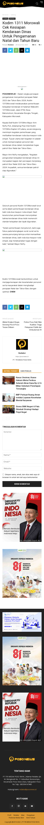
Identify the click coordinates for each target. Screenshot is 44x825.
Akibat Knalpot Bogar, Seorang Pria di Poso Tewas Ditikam (11, 324)
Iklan (22, 815)
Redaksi (11, 45)
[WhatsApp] (16, 50)
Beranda (5, 15)
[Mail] (25, 806)
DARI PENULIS (26, 371)
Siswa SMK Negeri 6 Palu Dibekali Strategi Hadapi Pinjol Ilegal (27, 409)
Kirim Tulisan (30, 818)
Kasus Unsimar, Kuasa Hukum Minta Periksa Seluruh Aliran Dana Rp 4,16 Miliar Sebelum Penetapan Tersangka (29, 383)
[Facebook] (4, 50)
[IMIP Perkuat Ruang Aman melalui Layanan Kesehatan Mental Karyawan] (8, 397)
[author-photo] (22, 350)
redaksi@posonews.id (27, 789)
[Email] (21, 50)
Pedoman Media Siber (16, 818)
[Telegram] (27, 50)
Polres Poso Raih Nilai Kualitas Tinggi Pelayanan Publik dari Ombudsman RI (33, 326)
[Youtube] (31, 806)
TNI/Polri (12, 18)
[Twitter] (10, 50)
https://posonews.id (22, 356)
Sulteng (13, 15)
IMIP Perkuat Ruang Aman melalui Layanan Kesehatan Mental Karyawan (28, 397)
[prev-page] (4, 418)
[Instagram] (18, 806)
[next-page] (7, 418)
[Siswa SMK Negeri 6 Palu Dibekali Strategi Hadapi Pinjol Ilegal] (8, 409)
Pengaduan (31, 815)
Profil (9, 815)
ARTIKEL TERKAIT (11, 371)
